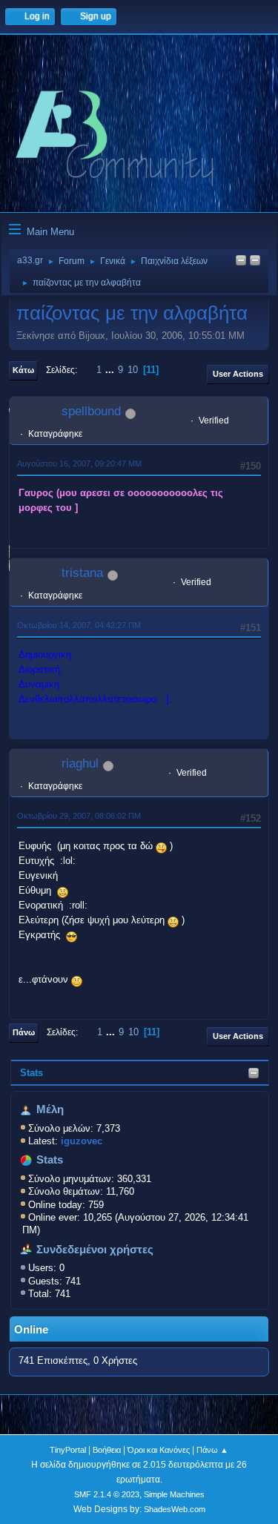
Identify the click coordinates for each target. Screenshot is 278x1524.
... (111, 369)
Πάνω (24, 1032)
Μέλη (50, 1109)
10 (133, 369)
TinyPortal (68, 1449)
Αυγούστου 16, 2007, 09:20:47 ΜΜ (79, 463)
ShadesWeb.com (174, 1509)
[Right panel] (241, 261)
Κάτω (23, 370)
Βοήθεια (107, 1449)
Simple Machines (174, 1494)
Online (31, 1330)
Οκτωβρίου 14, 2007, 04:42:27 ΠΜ (79, 625)
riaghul (80, 763)
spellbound (91, 411)
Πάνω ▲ (212, 1449)
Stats (31, 1072)
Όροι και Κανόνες (159, 1449)
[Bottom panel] (255, 261)
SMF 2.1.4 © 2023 (106, 1494)
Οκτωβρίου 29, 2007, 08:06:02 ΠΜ (79, 815)
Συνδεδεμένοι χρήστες (94, 1250)
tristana (82, 573)
